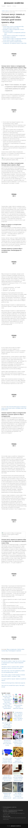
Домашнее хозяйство (14, 3)
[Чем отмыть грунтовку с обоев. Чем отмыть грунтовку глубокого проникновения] (7, 700)
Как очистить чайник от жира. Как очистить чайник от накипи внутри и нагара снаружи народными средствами (13, 662)
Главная (3, 6)
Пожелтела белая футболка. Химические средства (13, 683)
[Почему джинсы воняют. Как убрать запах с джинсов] (18, 715)
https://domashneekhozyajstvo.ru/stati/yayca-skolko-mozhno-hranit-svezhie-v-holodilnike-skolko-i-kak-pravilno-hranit (14, 408)
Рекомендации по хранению (14, 650)
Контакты (5, 810)
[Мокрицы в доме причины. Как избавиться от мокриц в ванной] (7, 791)
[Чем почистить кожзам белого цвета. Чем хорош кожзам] (7, 739)
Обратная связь (6, 816)
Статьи (14, 6)
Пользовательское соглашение (15, 810)
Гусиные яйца (4, 650)
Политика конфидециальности (10, 811)
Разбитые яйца (20, 649)
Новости (9, 6)
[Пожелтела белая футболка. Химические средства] (18, 703)
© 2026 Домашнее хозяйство (9, 807)
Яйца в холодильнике (12, 649)
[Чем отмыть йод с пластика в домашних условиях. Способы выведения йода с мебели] (18, 774)
